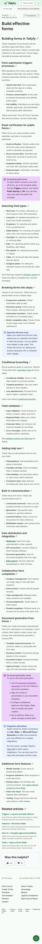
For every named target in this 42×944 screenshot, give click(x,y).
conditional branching (26, 399)
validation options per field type (18, 438)
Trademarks (36, 909)
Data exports (12, 561)
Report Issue (28, 910)
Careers (5, 902)
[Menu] (38, 3)
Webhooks (11, 541)
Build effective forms (9, 17)
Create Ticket (7, 889)
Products (5, 15)
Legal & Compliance (29, 895)
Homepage (25, 889)
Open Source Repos (29, 898)
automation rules (24, 370)
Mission (24, 892)
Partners (5, 898)
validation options (30, 275)
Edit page (8, 878)
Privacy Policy (13, 910)
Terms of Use (20, 910)
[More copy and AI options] (38, 15)
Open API (11, 749)
